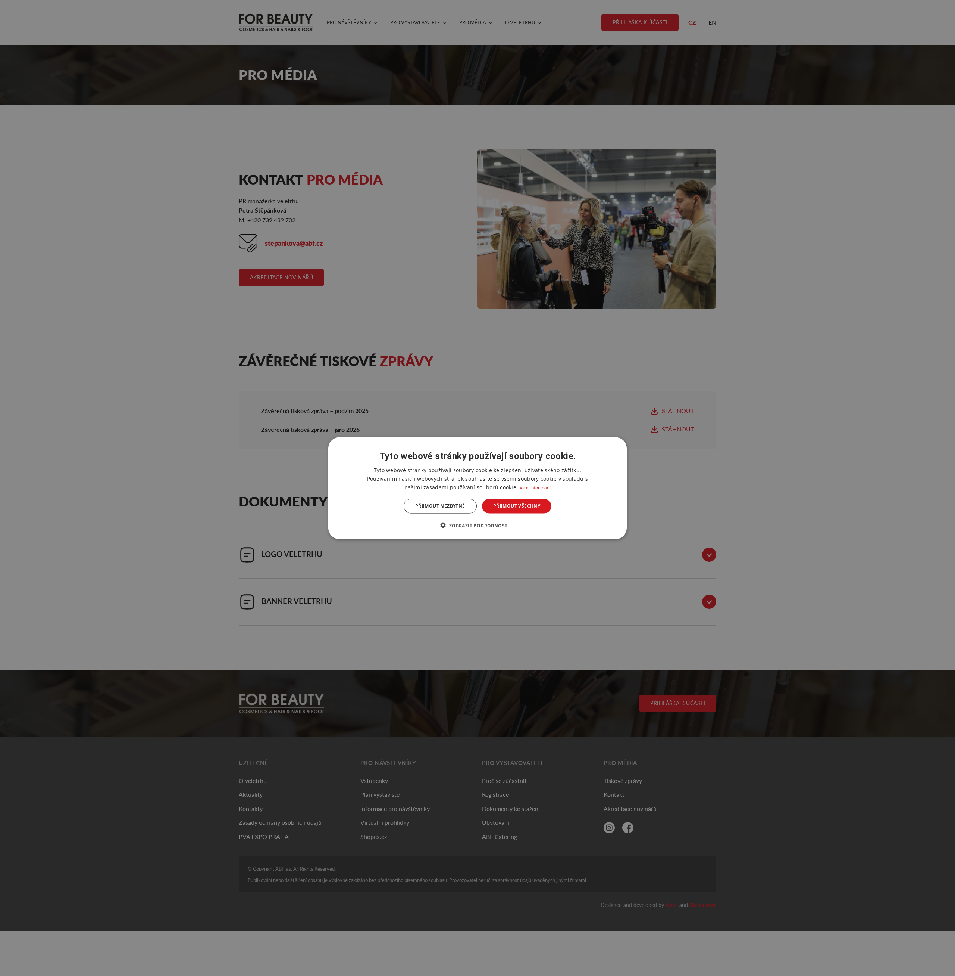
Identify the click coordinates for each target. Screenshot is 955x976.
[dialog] (477, 488)
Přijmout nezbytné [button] (440, 506)
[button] (477, 525)
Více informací (535, 487)
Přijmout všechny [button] (516, 506)
